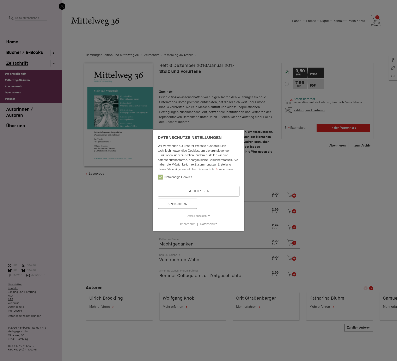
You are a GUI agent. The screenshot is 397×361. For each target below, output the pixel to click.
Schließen (198, 191)
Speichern (177, 203)
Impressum (188, 224)
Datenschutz (206, 169)
